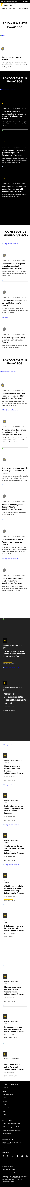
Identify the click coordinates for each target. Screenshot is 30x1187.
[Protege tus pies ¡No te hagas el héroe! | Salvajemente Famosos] (4, 329)
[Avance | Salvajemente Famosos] (3, 49)
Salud (4, 1091)
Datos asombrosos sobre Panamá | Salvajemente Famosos (12, 541)
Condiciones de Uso (7, 1166)
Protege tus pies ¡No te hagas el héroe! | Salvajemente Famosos (14, 339)
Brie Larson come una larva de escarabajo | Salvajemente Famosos (15, 470)
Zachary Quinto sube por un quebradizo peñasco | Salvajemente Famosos (14, 152)
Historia (5, 1098)
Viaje (15, 1037)
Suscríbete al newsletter (10, 1)
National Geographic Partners (12, 1127)
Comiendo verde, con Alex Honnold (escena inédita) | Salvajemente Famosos (13, 395)
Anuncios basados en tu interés (11, 1172)
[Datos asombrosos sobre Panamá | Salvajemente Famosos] (4, 531)
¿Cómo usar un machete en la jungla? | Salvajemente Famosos (14, 302)
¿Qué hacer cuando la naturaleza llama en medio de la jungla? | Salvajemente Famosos (14, 115)
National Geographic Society (11, 1130)
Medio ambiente (7, 1094)
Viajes (4, 1104)
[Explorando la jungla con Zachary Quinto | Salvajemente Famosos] (15, 491)
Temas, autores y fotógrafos (11, 1123)
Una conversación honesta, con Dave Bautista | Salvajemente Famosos (13, 580)
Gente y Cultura (8, 661)
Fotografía (5, 1108)
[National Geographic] (2, 4)
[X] (8, 1156)
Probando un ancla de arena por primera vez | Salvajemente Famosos (14, 432)
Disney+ (26, 1)
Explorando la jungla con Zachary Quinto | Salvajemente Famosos (12, 506)
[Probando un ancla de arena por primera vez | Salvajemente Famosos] (4, 421)
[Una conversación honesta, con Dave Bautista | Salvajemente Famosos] (4, 570)
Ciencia (4, 8)
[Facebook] (3, 1156)
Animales (12, 8)
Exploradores (6, 1133)
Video (4, 1114)
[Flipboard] (18, 1156)
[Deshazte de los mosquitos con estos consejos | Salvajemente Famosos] (4, 255)
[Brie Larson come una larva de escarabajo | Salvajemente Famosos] (4, 460)
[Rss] (27, 1156)
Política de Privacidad (8, 1169)
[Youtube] (22, 1156)
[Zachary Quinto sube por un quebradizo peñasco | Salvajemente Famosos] (4, 142)
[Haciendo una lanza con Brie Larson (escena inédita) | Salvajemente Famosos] (15, 173)
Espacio (4, 1111)
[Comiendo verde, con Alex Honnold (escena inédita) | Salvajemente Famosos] (3, 385)
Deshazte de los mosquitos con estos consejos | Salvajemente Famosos (13, 265)
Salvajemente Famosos (11, 54)
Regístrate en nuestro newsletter (11, 1143)
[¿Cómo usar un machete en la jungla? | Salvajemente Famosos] (15, 287)
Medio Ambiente (23, 8)
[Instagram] (13, 1156)
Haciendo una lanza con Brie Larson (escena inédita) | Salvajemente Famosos (14, 188)
